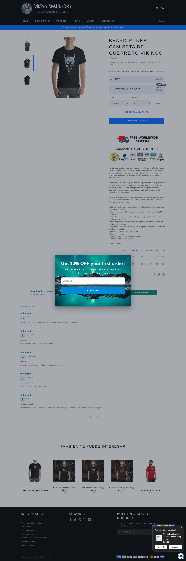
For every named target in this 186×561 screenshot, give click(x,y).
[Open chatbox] (181, 556)
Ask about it (175, 547)
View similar (161, 547)
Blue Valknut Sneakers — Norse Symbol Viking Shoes (172, 536)
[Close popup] (181, 527)
